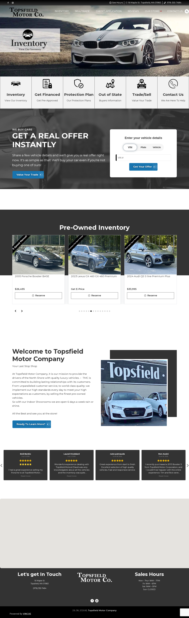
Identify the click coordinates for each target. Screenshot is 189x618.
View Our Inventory (15, 92)
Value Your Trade (141, 92)
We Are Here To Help (173, 92)
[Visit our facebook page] (8, 2)
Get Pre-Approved (47, 92)
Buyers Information (110, 92)
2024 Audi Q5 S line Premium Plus (148, 276)
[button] (22, 311)
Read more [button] (28, 476)
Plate (143, 147)
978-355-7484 (173, 2)
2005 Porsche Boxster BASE (32, 276)
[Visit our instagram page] (12, 2)
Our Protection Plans (78, 92)
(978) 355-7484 (39, 588)
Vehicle (157, 147)
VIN (130, 147)
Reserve (40, 295)
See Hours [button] (117, 2)
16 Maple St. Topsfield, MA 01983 (144, 2)
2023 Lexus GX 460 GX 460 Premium (94, 276)
